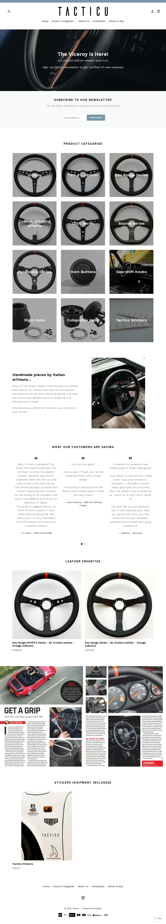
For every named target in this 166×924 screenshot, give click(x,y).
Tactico (75, 908)
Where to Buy (116, 21)
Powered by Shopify (92, 908)
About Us (84, 21)
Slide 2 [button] (84, 544)
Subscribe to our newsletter (83, 100)
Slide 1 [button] (81, 544)
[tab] (81, 544)
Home (45, 21)
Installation (99, 21)
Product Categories (63, 21)
